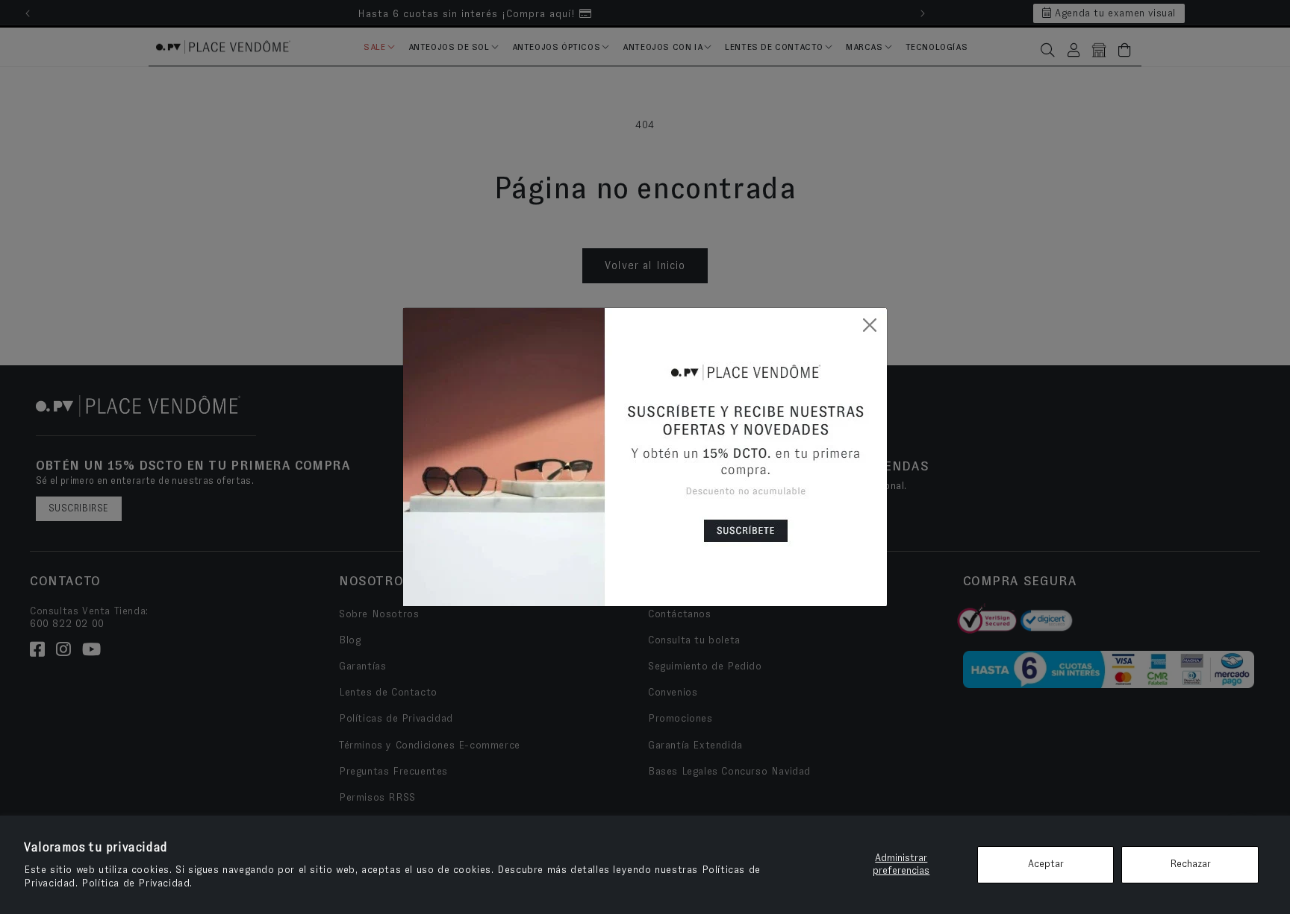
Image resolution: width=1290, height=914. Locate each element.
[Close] (869, 325)
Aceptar (1046, 864)
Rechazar (1190, 864)
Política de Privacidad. (137, 883)
